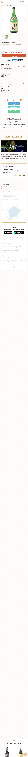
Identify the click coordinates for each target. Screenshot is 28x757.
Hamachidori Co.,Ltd (5, 46)
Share (15, 60)
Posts (21, 60)
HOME (2, 5)
